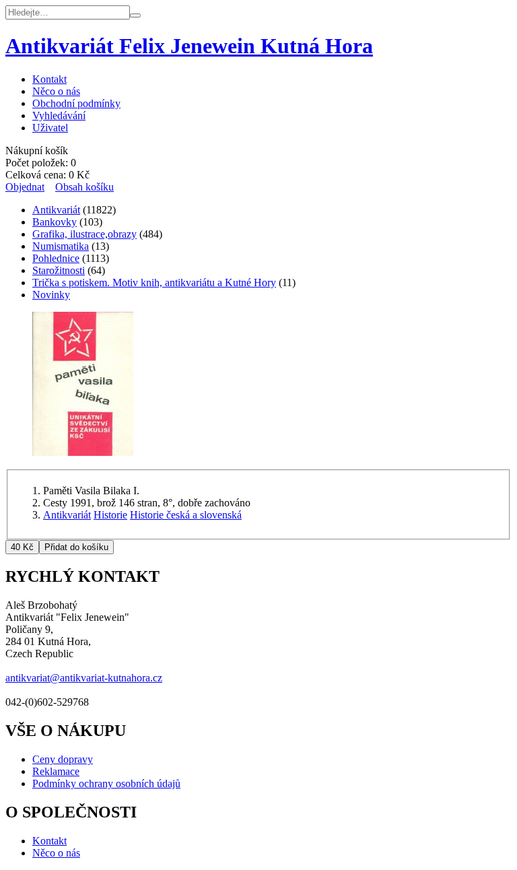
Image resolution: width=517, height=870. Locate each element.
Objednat (24, 187)
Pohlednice (55, 258)
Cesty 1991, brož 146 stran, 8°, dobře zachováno (146, 502)
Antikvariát (56, 209)
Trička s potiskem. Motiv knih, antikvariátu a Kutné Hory (154, 282)
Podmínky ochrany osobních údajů (106, 783)
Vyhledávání (58, 115)
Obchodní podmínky (76, 103)
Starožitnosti (58, 270)
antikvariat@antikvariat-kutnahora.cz (83, 677)
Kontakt (49, 79)
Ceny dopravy (62, 759)
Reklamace (55, 771)
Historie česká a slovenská (186, 515)
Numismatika (60, 246)
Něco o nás (56, 91)
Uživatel (50, 127)
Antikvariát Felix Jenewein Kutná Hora (189, 46)
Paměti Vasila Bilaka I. (91, 490)
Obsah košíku (84, 187)
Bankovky (54, 222)
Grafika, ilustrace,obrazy (84, 234)
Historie (110, 515)
